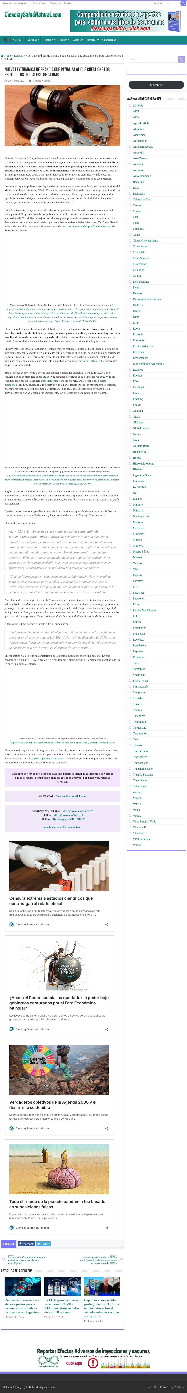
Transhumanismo (143, 768)
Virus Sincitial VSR (144, 821)
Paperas (137, 575)
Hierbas (62, 40)
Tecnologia (139, 721)
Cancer (137, 205)
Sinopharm (139, 692)
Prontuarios (139, 627)
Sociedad (138, 698)
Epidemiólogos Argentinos (148, 363)
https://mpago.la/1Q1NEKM (68, 819)
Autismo (138, 170)
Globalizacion (141, 428)
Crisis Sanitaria (141, 258)
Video (136, 809)
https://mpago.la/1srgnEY (77, 810)
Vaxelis (137, 803)
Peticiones (139, 598)
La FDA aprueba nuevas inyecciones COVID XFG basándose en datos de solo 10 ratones (61, 1306)
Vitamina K (139, 827)
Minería (137, 539)
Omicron (138, 563)
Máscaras (138, 510)
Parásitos (138, 580)
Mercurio (138, 528)
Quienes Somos (39, 3)
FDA (136, 381)
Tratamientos (140, 780)
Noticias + (18, 40)
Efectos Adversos (143, 346)
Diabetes (138, 305)
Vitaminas (138, 833)
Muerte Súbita (141, 551)
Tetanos (137, 745)
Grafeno (137, 434)
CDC (136, 217)
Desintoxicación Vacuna (147, 299)
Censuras (138, 228)
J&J (135, 492)
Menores (138, 522)
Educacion (139, 340)
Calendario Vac (142, 199)
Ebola (136, 328)
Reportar (48, 40)
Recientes (138, 639)
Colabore (78, 40)
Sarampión (139, 668)
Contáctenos (55, 3)
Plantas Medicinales (144, 610)
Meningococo (141, 516)
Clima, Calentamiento (145, 240)
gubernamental (49, 380)
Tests (136, 739)
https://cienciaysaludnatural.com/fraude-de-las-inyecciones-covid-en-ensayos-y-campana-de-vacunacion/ (62, 742)
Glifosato (138, 422)
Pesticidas (138, 592)
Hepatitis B (139, 451)
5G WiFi (138, 105)
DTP (136, 322)
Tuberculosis (140, 786)
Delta (136, 287)
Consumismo (140, 246)
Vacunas (32, 40)
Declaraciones (141, 281)
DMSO (137, 310)
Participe (68, 3)
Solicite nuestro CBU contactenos (62, 827)
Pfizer (136, 604)
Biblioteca (139, 193)
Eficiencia (138, 352)
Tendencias (139, 727)
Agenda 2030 (141, 123)
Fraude (137, 404)
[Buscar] (183, 3)
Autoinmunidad (142, 176)
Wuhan (137, 845)
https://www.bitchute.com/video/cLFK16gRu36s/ (72, 321)
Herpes (137, 457)
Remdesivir (139, 645)
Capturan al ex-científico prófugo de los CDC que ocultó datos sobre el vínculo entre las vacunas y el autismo (101, 1308)
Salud (136, 663)
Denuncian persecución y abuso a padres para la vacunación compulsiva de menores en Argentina (22, 1306)
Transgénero (140, 756)
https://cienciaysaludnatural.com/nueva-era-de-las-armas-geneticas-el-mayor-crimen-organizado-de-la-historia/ (63, 309)
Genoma (138, 410)
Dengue (137, 293)
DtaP (136, 316)
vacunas (46, 80)
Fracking (138, 399)
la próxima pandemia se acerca (46, 758)
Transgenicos (140, 762)
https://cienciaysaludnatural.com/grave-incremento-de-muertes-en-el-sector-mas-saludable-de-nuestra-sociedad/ (62, 475)
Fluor (136, 393)
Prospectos (139, 633)
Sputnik (137, 710)
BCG (136, 187)
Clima (136, 234)
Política (137, 622)
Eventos (137, 375)
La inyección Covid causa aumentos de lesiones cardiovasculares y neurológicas (26, 1259)
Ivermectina (139, 487)
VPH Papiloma (141, 839)
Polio (136, 616)
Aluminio (138, 129)
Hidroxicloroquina (143, 463)
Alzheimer (139, 134)
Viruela (137, 815)
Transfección (140, 751)
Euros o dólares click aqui (71, 796)
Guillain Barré (141, 445)
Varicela (137, 798)
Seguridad (139, 674)
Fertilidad (138, 387)
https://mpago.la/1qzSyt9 (68, 815)
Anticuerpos (140, 140)
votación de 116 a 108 (89, 360)
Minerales (138, 533)
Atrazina (138, 164)
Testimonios (140, 733)
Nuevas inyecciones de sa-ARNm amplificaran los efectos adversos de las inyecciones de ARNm (98, 1259)
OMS (136, 569)
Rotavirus (138, 657)
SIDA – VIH (140, 680)
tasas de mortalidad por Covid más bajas (88, 226)
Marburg (138, 504)
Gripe (136, 440)
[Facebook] (158, 3)
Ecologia (138, 334)
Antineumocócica (143, 146)
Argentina (138, 152)
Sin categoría (140, 686)
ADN (136, 117)
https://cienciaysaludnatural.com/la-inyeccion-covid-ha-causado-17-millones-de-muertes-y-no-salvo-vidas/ (62, 313)
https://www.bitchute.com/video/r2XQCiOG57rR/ (66, 483)
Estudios (138, 369)
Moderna (138, 545)
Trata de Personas (143, 774)
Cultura (137, 275)
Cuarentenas (140, 264)
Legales (18, 55)
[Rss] (154, 3)
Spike (136, 704)
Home (8, 55)
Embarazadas (140, 357)
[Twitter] (161, 3)
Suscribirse (156, 84)
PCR (136, 586)
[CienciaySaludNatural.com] (33, 14)
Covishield (139, 252)
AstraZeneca (140, 158)
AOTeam (179, 1387)
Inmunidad (139, 481)
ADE (136, 111)
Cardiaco (138, 211)
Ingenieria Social (142, 475)
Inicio (5, 39)
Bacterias (138, 181)
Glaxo (136, 416)
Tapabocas (139, 715)
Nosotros (91, 40)
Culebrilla (138, 269)
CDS (136, 222)
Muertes (137, 557)
